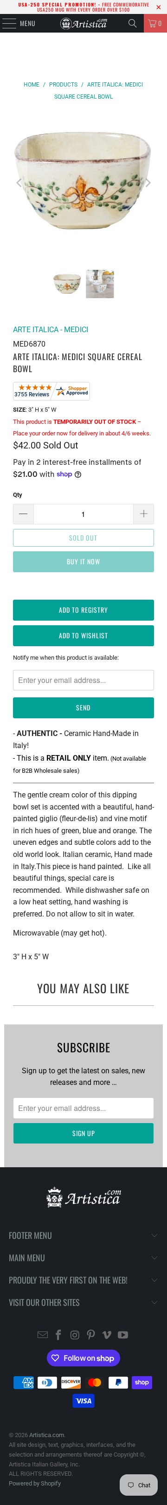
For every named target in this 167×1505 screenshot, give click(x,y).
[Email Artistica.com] (43, 1335)
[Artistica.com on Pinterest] (91, 1335)
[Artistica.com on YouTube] (123, 1335)
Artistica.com (46, 1434)
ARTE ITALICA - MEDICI (50, 329)
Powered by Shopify (35, 1483)
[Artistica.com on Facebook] (59, 1335)
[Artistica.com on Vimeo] (107, 1335)
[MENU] (4, 23)
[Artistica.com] (83, 23)
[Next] (147, 182)
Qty (17, 494)
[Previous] (20, 182)
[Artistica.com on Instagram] (75, 1335)
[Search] (132, 23)
